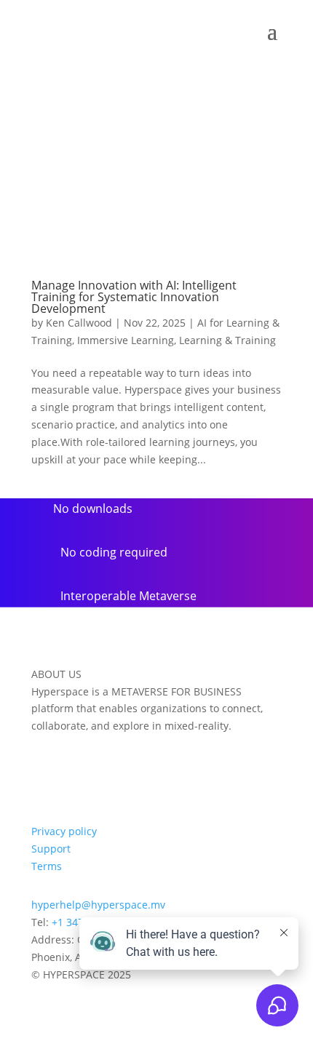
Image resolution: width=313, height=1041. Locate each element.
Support (51, 848)
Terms (46, 866)
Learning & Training (227, 340)
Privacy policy (64, 831)
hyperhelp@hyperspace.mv (98, 905)
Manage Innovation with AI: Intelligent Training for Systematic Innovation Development (134, 296)
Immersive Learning (125, 340)
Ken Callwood (79, 323)
